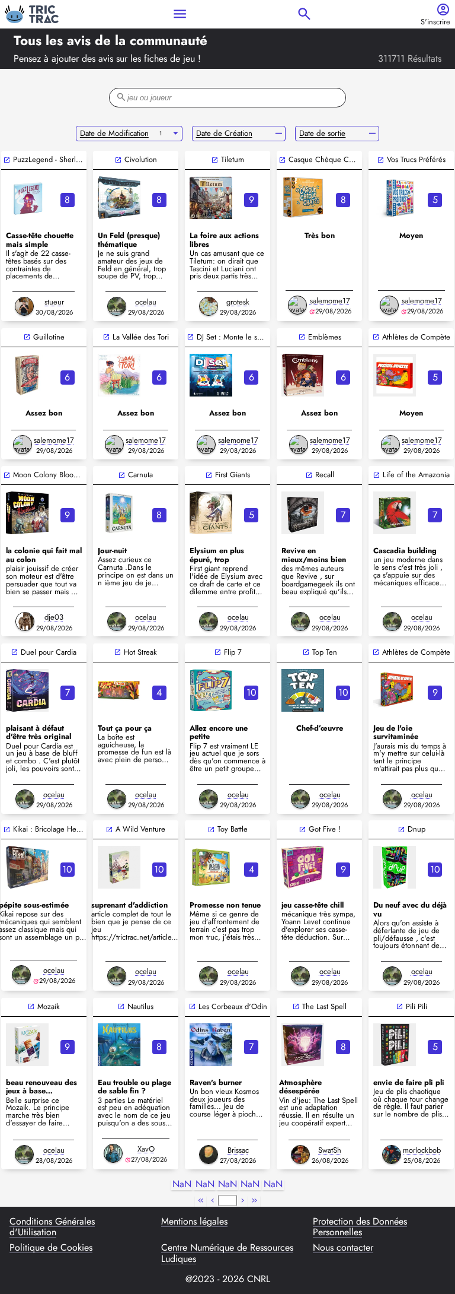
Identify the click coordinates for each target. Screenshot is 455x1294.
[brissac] (208, 1154)
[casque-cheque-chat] (302, 197)
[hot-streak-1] (119, 690)
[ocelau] (116, 306)
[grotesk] (208, 306)
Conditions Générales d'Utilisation (52, 1227)
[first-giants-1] (211, 512)
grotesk (237, 301)
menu (180, 14)
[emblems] (302, 375)
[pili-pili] (394, 1044)
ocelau (145, 301)
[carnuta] (119, 512)
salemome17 (330, 300)
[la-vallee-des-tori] (119, 375)
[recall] (302, 512)
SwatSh (329, 1150)
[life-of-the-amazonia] (394, 512)
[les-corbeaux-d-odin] (211, 1044)
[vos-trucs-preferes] (394, 197)
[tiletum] (211, 197)
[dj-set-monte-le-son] (211, 375)
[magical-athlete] (394, 375)
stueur (54, 301)
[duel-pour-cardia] (27, 690)
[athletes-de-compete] (394, 690)
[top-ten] (302, 690)
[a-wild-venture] (119, 867)
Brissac (238, 1150)
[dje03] (24, 621)
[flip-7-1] (211, 690)
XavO (146, 1149)
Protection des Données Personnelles (360, 1227)
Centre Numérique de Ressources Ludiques (227, 1253)
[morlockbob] (391, 1154)
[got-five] (302, 867)
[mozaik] (27, 1044)
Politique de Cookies (50, 1248)
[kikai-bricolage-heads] (27, 867)
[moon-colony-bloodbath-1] (27, 512)
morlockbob (422, 1150)
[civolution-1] (119, 197)
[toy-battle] (211, 867)
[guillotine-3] (27, 375)
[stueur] (24, 306)
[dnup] (394, 867)
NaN (181, 1184)
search (304, 14)
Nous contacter (343, 1248)
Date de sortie (322, 133)
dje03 (53, 617)
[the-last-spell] (302, 1044)
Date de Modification (114, 133)
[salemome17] (297, 305)
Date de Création (224, 133)
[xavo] (113, 1153)
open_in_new (7, 160)
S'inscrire (435, 22)
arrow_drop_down (175, 133)
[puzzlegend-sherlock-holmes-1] (27, 197)
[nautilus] (119, 1044)
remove (279, 133)
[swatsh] (300, 1154)
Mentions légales (194, 1222)
